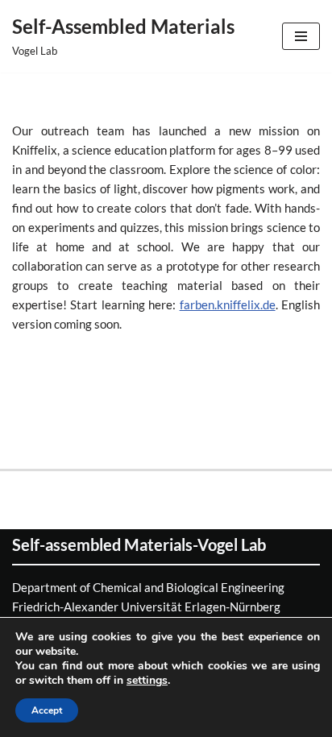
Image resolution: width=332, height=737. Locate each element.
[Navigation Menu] (301, 36)
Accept (46, 710)
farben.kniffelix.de (228, 304)
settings (147, 680)
